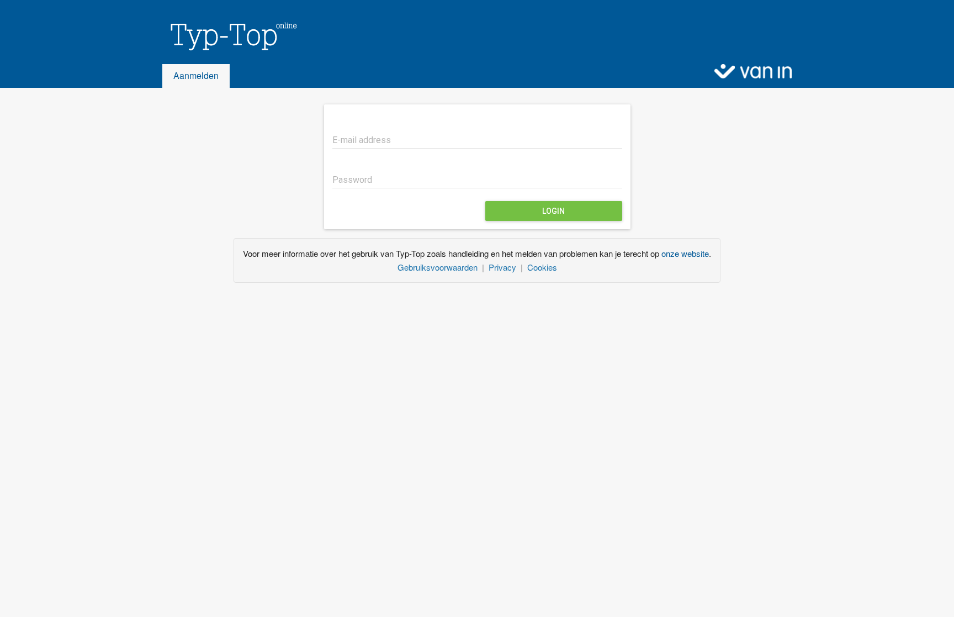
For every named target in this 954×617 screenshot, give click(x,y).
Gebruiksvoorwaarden (438, 267)
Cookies (542, 267)
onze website (685, 253)
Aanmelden (196, 75)
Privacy (502, 267)
